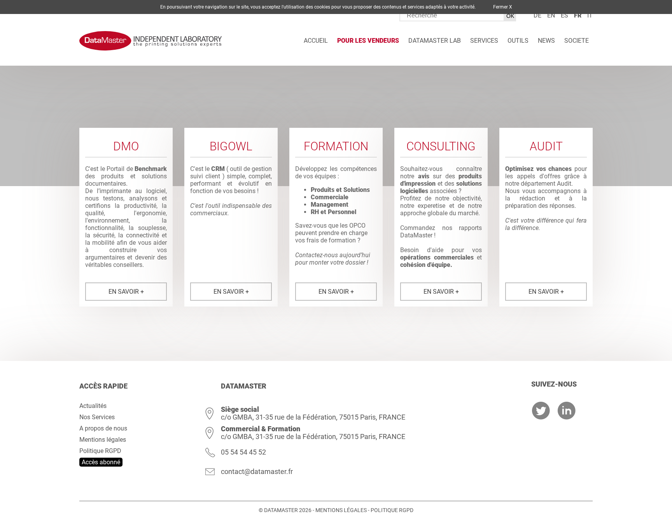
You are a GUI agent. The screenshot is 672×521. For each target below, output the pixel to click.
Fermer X (502, 7)
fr (577, 15)
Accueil (316, 40)
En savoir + (126, 291)
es (564, 15)
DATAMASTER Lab (434, 40)
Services (484, 40)
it (590, 15)
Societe (576, 40)
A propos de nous (103, 428)
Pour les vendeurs (368, 40)
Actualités (93, 405)
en (551, 15)
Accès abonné (101, 462)
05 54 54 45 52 (243, 452)
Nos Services (97, 417)
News (546, 40)
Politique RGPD (100, 451)
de (537, 15)
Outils (518, 40)
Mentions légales (102, 439)
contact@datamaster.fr (257, 471)
